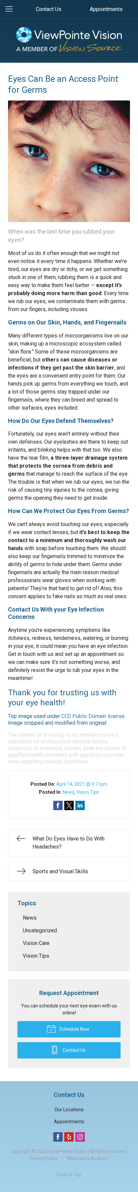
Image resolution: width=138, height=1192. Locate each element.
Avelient (99, 1158)
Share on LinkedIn (80, 805)
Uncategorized (40, 930)
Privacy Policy (43, 1158)
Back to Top (69, 1174)
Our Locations (69, 1109)
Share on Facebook (58, 805)
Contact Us (48, 9)
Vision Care (36, 943)
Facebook (58, 1137)
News (68, 792)
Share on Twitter (69, 805)
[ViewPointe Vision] (69, 39)
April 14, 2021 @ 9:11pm (82, 784)
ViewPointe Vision (67, 1151)
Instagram (80, 1137)
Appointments (106, 9)
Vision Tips (87, 792)
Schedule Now (73, 1029)
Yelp (69, 1137)
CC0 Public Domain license (93, 716)
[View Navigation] (11, 9)
